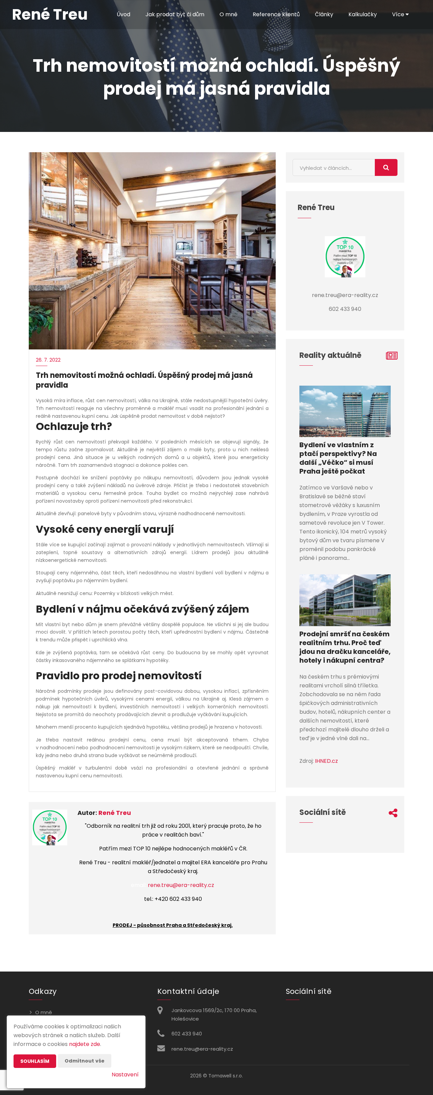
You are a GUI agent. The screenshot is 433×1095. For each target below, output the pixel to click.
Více (399, 14)
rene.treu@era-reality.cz (181, 885)
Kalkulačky (362, 14)
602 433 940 (187, 1033)
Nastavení (125, 1074)
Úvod (123, 14)
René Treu (114, 812)
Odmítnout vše (85, 1060)
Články (324, 14)
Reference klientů (276, 14)
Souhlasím (34, 1061)
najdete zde (84, 1044)
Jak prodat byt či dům (174, 14)
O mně (228, 14)
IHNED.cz (326, 761)
